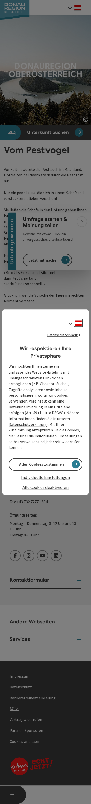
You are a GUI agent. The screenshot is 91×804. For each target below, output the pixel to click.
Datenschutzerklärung (64, 335)
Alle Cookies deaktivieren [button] (45, 487)
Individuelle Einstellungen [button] (45, 477)
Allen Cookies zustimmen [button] (41, 464)
